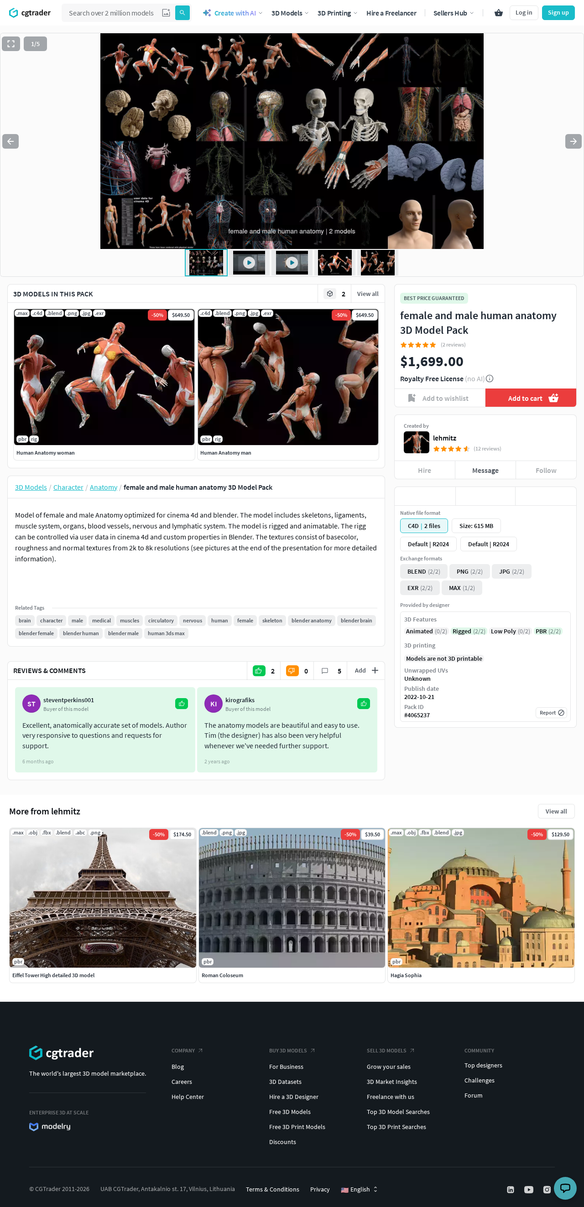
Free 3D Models (290, 1112)
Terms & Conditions (272, 1189)
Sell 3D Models (387, 1050)
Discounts (282, 1142)
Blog (178, 1066)
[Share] (546, 496)
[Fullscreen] (11, 43)
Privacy (320, 1189)
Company (183, 1050)
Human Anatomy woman (45, 452)
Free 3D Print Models (297, 1127)
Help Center (188, 1097)
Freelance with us (390, 1097)
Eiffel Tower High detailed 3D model (53, 975)
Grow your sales (389, 1066)
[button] (166, 12)
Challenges (479, 1080)
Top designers (483, 1065)
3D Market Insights (392, 1081)
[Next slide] (573, 141)
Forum (473, 1095)
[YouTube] (530, 1190)
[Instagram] (548, 1190)
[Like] (425, 496)
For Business (286, 1066)
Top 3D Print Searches (396, 1127)
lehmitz (444, 437)
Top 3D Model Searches (398, 1112)
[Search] (182, 12)
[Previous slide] (10, 141)
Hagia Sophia (406, 975)
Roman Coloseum (222, 975)
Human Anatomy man (225, 452)
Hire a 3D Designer (293, 1097)
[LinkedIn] (511, 1190)
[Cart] (498, 12)
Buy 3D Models (288, 1050)
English (355, 1189)
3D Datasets (285, 1081)
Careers (182, 1081)
